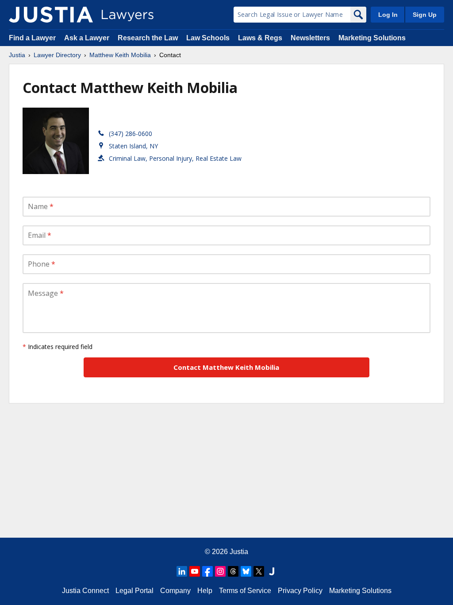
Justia (17, 54)
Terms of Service (245, 590)
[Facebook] (207, 571)
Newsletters (310, 38)
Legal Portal (134, 590)
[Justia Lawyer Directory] (51, 15)
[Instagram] (220, 571)
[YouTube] (194, 571)
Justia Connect (85, 590)
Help (204, 590)
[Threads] (233, 571)
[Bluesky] (246, 571)
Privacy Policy (300, 590)
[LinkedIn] (182, 571)
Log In (388, 14)
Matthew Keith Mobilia (120, 54)
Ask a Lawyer (87, 38)
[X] (258, 571)
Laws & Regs (260, 38)
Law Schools (208, 38)
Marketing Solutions (372, 38)
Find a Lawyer (32, 38)
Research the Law (148, 38)
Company (175, 590)
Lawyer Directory (57, 54)
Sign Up (425, 14)
